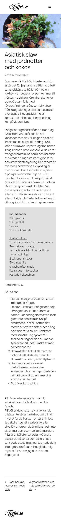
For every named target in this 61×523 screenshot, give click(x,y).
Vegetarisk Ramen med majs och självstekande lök (42, 485)
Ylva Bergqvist (21, 74)
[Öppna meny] (50, 7)
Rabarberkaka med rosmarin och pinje (14, 485)
